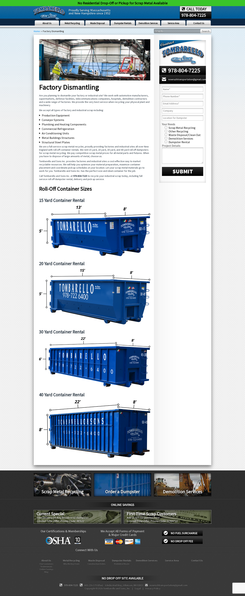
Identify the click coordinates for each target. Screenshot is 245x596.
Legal (138, 588)
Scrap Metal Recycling (62, 491)
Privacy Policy (152, 588)
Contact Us (198, 23)
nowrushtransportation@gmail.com (187, 79)
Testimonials (46, 566)
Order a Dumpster (122, 491)
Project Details (171, 145)
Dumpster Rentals (122, 23)
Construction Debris (96, 563)
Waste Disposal (97, 23)
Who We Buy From (71, 563)
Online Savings (46, 569)
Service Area (173, 23)
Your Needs (168, 124)
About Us (47, 23)
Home (37, 31)
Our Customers (46, 563)
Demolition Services (148, 23)
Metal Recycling (72, 23)
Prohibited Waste (121, 563)
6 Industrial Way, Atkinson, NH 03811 (124, 585)
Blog (46, 571)
